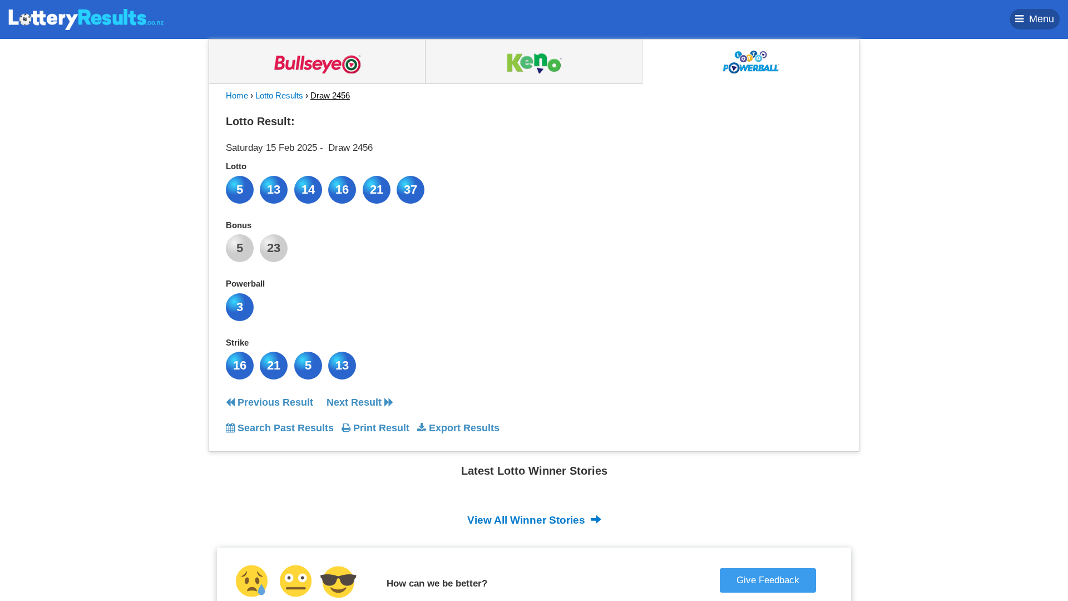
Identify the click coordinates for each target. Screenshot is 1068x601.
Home (237, 95)
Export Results (463, 427)
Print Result (379, 427)
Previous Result (274, 402)
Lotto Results (279, 95)
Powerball (245, 283)
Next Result (355, 402)
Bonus (238, 225)
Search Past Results (284, 427)
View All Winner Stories (527, 520)
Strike (237, 342)
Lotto (236, 166)
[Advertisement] (741, 180)
